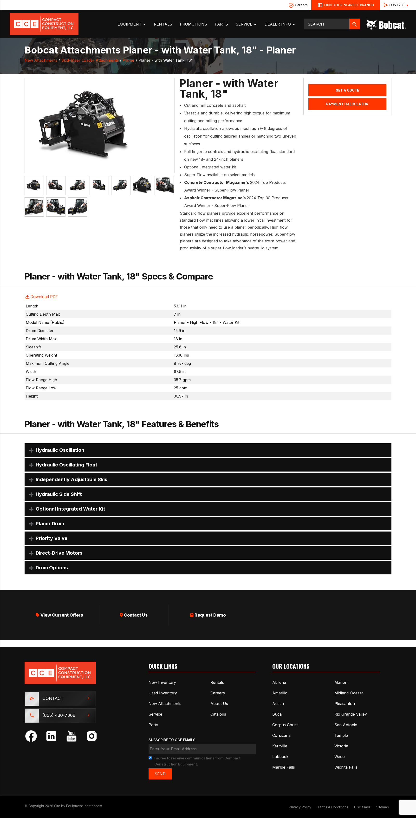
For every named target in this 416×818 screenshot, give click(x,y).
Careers (301, 5)
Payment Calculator (347, 104)
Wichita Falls (345, 767)
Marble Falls (283, 767)
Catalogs (218, 714)
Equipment (130, 24)
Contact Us (135, 615)
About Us (219, 703)
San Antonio (345, 724)
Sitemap (382, 807)
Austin (278, 703)
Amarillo (279, 693)
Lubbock (280, 756)
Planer (129, 60)
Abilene (279, 682)
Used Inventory (163, 693)
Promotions (193, 24)
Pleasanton (344, 703)
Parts (221, 24)
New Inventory (162, 682)
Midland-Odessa (349, 693)
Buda (277, 714)
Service (245, 24)
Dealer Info (278, 24)
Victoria (341, 746)
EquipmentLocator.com (84, 806)
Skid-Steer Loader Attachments (90, 60)
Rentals (163, 24)
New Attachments (41, 60)
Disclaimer (362, 807)
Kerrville (279, 746)
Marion (340, 682)
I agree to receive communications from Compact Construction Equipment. (197, 761)
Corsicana (281, 735)
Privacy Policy (300, 807)
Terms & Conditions (332, 807)
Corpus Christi (285, 724)
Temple (341, 735)
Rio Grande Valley (350, 714)
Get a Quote (347, 90)
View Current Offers (61, 615)
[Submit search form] (354, 24)
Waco (339, 756)
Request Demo (210, 615)
